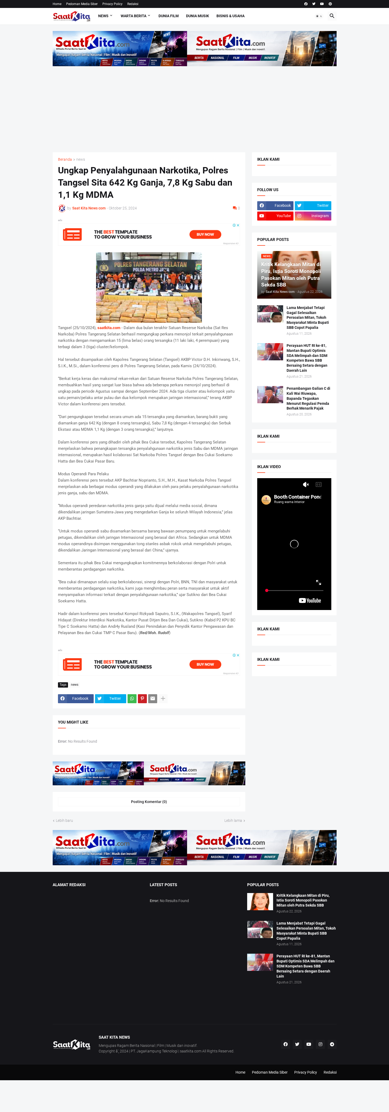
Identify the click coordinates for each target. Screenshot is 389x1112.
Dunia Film (169, 16)
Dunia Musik (197, 16)
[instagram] (320, 1044)
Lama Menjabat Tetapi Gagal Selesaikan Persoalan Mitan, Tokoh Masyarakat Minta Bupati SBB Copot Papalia (308, 318)
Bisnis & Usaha (230, 16)
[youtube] (322, 4)
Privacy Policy (112, 4)
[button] (319, 16)
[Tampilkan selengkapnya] (163, 698)
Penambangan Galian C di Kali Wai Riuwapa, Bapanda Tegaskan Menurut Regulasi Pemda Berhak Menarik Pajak (308, 398)
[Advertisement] (195, 106)
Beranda (65, 160)
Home (57, 4)
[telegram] (332, 1044)
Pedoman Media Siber (82, 4)
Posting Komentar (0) (149, 802)
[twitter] (313, 4)
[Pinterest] (142, 698)
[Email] (152, 698)
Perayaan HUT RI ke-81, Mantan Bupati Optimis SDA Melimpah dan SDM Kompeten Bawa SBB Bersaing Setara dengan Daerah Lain (307, 358)
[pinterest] (330, 4)
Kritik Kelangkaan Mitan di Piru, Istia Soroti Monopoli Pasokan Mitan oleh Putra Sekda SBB (303, 900)
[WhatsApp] (132, 698)
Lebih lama (233, 820)
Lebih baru (64, 820)
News (103, 16)
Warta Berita (133, 16)
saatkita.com (108, 327)
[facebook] (305, 4)
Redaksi (132, 4)
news (80, 160)
